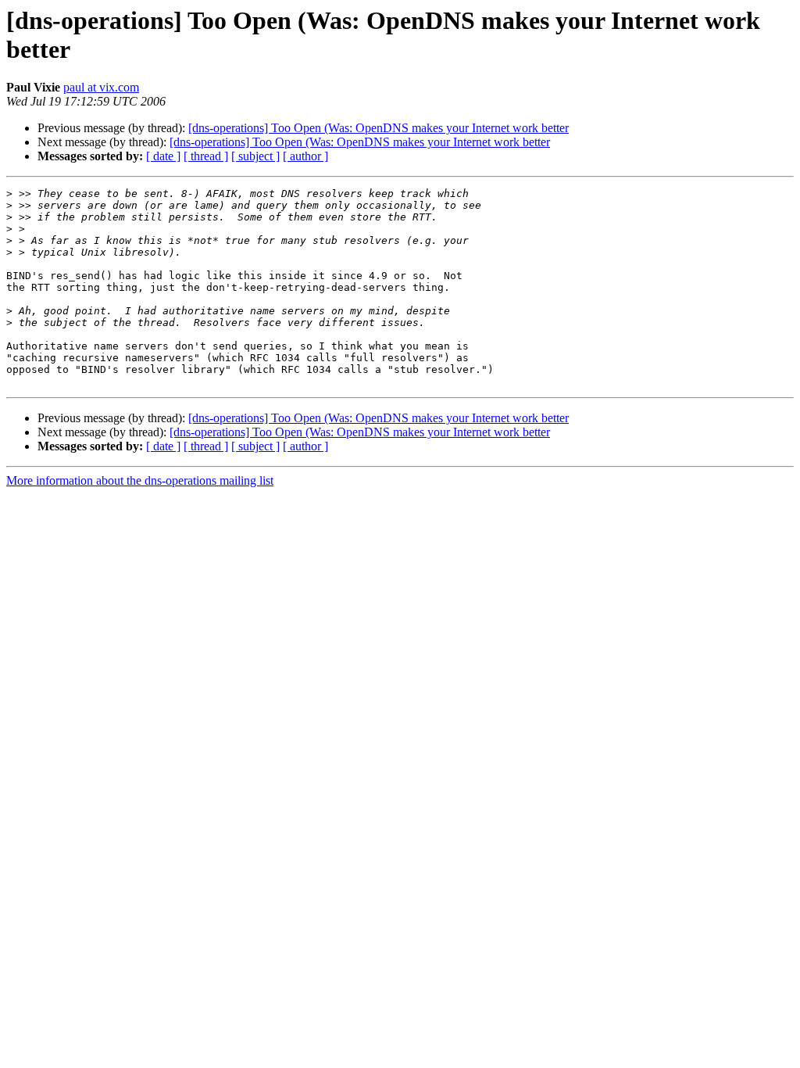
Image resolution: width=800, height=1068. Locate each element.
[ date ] (163, 156)
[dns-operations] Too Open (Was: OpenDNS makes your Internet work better (378, 127)
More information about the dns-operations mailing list (139, 480)
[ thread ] (206, 156)
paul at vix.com (101, 87)
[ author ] (305, 156)
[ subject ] (255, 156)
